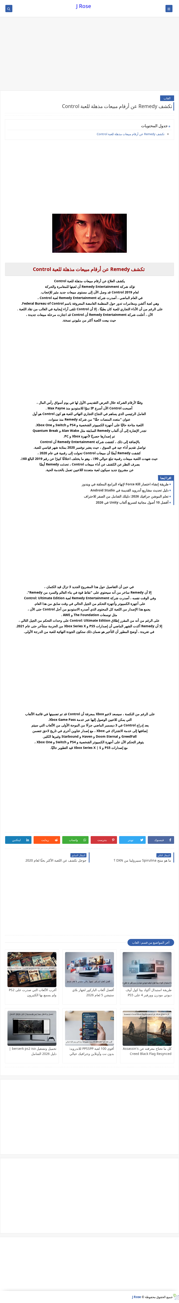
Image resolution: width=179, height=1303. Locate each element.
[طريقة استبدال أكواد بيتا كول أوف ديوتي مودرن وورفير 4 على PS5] (147, 969)
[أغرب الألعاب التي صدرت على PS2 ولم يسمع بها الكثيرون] (31, 969)
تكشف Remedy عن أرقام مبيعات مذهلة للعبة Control (131, 134)
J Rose (83, 6)
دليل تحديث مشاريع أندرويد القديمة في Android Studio (129, 490)
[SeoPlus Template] (176, 1297)
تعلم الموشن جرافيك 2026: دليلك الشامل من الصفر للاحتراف (126, 496)
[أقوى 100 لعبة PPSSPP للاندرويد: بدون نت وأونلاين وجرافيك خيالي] (89, 1028)
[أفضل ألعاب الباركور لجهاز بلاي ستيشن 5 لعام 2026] (89, 969)
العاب (167, 98)
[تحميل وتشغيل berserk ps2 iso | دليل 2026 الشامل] (31, 1028)
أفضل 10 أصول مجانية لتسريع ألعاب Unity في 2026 (132, 502)
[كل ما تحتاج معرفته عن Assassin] (147, 1028)
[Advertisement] (89, 54)
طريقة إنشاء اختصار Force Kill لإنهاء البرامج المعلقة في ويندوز (125, 484)
